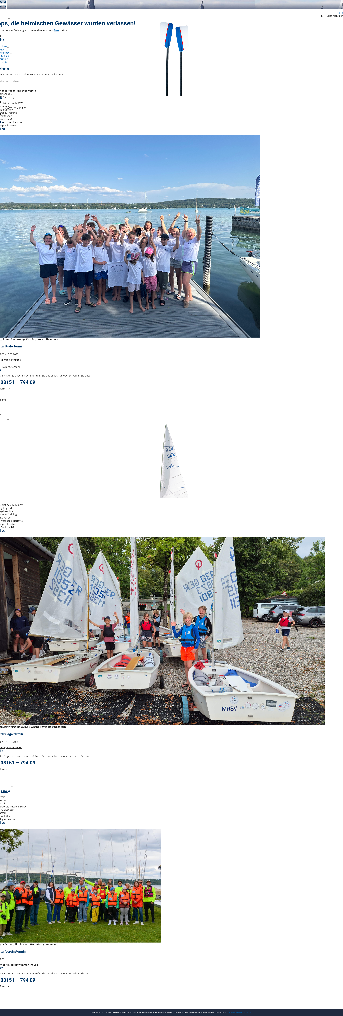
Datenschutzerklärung (157, 1012)
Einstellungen (221, 1012)
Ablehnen (248, 1012)
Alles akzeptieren (235, 1012)
